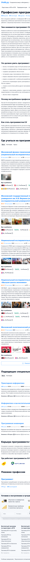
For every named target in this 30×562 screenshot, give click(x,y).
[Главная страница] (5, 2)
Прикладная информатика (12, 383)
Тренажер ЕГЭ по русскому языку (9, 531)
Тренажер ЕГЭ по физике (8, 550)
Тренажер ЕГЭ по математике (6, 536)
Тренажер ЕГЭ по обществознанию (6, 540)
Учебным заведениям (7, 559)
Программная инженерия (12, 423)
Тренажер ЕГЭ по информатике (6, 547)
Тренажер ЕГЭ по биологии (9, 543)
